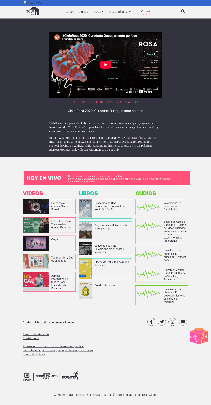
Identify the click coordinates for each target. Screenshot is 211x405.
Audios (83, 11)
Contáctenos (31, 338)
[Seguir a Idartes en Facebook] (151, 322)
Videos (69, 11)
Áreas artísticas (118, 11)
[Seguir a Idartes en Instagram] (172, 322)
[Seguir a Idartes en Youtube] (183, 322)
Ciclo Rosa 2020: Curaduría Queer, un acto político (105, 111)
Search (183, 14)
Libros (97, 11)
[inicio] (32, 11)
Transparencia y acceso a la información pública (53, 346)
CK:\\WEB (146, 11)
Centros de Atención (36, 334)
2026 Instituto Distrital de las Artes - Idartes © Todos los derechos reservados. (105, 394)
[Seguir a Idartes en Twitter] (162, 322)
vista (49, 206)
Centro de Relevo (34, 354)
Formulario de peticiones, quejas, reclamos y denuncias (58, 350)
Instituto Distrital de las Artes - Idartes (48, 322)
